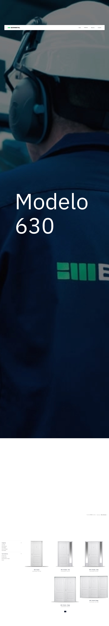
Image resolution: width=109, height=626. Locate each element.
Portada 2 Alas (4, 557)
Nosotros (92, 27)
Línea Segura (4, 547)
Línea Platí (3, 544)
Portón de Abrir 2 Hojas (6, 558)
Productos (86, 27)
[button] (102, 514)
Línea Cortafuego (4, 549)
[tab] (11, 543)
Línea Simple (4, 550)
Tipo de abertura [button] (5, 553)
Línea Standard (4, 546)
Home (80, 27)
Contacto (99, 27)
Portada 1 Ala (4, 555)
